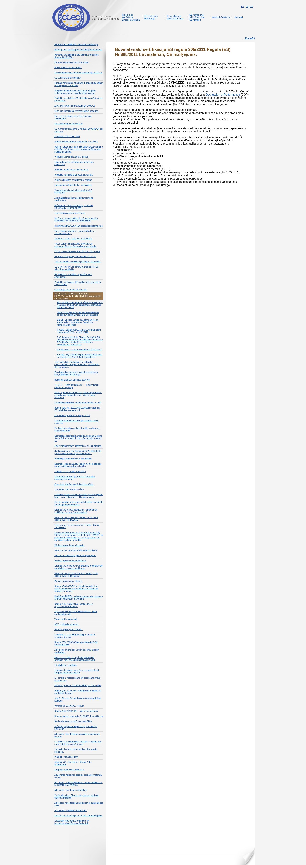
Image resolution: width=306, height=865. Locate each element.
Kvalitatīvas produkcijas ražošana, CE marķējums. (78, 815)
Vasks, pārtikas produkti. (66, 619)
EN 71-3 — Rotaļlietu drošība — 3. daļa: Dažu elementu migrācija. (76, 386)
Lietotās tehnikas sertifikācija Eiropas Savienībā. (77, 261)
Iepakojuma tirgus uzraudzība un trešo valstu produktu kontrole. (75, 612)
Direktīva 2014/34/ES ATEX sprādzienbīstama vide (78, 226)
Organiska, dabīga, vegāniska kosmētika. (74, 484)
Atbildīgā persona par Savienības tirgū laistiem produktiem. (76, 651)
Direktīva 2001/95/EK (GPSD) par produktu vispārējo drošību (74, 635)
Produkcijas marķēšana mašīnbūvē (71, 157)
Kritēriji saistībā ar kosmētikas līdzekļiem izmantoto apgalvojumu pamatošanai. (78, 503)
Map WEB (250, 38)
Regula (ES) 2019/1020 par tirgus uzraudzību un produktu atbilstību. (77, 691)
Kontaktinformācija (221, 17)
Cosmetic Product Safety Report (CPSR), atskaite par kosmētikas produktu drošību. (77, 465)
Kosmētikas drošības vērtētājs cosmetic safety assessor (76, 421)
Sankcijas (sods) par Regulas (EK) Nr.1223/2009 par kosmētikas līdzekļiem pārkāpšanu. (77, 452)
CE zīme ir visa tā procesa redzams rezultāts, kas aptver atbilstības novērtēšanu (77, 743)
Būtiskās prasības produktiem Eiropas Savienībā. (77, 685)
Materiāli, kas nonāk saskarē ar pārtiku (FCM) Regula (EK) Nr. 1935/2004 (76, 574)
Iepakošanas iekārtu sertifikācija (69, 213)
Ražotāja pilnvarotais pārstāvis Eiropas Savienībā (78, 49)
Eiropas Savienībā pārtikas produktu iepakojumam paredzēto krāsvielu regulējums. (78, 567)
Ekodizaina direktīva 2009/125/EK (70, 810)
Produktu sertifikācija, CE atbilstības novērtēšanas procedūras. (78, 99)
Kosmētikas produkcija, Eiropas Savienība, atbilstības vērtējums (74, 477)
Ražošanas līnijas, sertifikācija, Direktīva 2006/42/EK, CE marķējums (73, 206)
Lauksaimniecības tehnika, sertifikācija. (73, 185)
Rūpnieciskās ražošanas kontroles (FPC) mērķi (79, 349)
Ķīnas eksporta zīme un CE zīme (175, 17)
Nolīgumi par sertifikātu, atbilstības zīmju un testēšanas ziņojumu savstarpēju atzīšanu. (75, 91)
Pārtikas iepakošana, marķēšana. (70, 560)
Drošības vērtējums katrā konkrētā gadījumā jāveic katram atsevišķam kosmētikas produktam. (78, 495)
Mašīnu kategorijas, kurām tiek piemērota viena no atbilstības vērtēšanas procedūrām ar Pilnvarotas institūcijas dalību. (78, 149)
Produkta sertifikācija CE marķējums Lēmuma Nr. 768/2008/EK (77, 283)
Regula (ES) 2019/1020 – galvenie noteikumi (76, 711)
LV (247, 6)
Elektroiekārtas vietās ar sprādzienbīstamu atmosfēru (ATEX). (74, 232)
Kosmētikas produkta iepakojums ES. (72, 415)
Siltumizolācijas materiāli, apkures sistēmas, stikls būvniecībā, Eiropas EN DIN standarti (78, 313)
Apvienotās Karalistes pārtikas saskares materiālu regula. (78, 776)
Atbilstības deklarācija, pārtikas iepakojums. (75, 555)
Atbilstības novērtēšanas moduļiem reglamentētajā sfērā (78, 804)
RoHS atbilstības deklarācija (68, 67)
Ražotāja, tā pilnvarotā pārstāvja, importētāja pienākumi (75, 727)
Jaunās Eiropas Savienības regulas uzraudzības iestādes (77, 699)
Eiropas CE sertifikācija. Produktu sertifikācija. (76, 44)
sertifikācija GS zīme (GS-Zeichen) (70, 290)
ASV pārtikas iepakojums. (66, 624)
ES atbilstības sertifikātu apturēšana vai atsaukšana (73, 275)
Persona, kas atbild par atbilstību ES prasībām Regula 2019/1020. (76, 56)
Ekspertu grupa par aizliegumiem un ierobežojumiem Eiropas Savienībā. (71, 822)
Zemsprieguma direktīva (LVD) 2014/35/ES (74, 106)
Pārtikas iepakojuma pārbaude (69, 545)
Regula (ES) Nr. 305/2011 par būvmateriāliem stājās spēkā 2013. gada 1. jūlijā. (79, 331)
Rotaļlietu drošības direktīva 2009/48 (72, 380)
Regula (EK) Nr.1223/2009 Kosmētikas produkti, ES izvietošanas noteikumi (77, 409)
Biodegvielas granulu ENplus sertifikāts (73, 721)
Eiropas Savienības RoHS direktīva (71, 62)
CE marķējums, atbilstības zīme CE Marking (196, 17)
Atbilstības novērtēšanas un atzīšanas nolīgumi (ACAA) (77, 735)
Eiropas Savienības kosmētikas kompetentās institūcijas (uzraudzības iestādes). (75, 511)
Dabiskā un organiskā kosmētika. (70, 471)
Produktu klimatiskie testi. (66, 757)
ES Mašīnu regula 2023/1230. (68, 124)
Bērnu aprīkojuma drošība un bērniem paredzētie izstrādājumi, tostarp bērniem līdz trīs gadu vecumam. (78, 395)
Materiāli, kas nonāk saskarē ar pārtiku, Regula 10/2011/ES (77, 526)
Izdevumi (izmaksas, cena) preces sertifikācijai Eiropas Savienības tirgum (76, 671)
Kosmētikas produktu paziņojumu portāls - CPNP (77, 402)
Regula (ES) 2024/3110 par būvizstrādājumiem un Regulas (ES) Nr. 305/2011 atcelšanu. (79, 355)
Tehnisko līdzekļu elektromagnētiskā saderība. (76, 111)
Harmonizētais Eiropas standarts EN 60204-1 (76, 141)
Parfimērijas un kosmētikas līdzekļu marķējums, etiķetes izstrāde (77, 429)
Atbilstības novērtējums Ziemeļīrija (70, 790)
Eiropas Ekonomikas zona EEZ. (69, 770)
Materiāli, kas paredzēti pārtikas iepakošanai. (76, 550)
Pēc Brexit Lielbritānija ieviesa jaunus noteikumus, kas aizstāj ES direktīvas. (78, 783)
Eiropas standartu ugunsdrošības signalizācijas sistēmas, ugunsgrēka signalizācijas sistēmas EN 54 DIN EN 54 (80, 305)
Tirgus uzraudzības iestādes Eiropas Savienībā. (77, 251)
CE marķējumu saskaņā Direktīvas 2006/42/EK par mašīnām (78, 130)
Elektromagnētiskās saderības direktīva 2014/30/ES (73, 117)
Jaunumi (238, 17)
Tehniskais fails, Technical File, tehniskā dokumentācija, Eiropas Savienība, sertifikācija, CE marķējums (77, 364)
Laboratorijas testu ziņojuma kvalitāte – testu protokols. (75, 750)
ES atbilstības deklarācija (151, 17)
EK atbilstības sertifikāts (65, 665)
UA (251, 6)
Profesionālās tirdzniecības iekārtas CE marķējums (73, 191)
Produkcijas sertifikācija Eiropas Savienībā (131, 17)
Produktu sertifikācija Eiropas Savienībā (73, 175)
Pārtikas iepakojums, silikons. (68, 581)
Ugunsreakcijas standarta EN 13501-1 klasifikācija (78, 716)
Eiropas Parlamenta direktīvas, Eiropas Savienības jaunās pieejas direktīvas (78, 84)
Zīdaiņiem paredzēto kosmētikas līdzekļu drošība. (78, 446)
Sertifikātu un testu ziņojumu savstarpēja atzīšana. (78, 72)
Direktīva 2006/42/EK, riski (67, 136)
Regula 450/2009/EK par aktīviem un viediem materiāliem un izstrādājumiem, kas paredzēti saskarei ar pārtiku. (76, 588)
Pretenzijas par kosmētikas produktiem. (73, 459)
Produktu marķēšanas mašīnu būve (71, 169)
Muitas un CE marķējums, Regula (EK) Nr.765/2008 (72, 763)
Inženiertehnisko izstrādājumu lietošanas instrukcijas (74, 163)
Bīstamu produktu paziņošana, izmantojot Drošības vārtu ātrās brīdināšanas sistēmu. (74, 658)
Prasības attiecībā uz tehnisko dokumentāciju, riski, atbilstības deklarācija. (76, 373)
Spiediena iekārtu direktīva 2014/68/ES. (73, 238)
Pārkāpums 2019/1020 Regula (69, 706)
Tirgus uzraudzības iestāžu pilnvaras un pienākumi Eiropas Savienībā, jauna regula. (75, 245)
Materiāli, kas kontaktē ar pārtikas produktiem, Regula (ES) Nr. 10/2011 (76, 518)
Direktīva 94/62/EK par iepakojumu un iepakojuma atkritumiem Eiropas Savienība (78, 597)
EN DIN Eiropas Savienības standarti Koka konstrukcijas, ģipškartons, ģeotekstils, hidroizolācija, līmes (77, 322)
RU (242, 6)
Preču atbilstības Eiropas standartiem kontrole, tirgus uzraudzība (76, 796)
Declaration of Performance (223, 94)
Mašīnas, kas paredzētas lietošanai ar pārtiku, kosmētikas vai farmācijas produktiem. (76, 219)
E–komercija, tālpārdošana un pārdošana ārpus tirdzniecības (77, 679)
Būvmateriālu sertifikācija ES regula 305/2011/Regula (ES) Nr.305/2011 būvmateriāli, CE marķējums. (77, 296)
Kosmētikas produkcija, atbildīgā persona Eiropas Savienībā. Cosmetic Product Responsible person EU (78, 438)
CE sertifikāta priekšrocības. (67, 78)
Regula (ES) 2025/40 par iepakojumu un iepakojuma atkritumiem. (73, 605)
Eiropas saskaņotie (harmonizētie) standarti (75, 256)
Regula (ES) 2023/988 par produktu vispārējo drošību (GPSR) (76, 643)
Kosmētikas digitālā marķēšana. (69, 489)
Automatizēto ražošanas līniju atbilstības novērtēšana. (73, 199)
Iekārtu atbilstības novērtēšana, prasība (73, 180)
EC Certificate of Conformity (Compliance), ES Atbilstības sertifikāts (76, 268)
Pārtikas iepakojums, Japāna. (68, 629)
